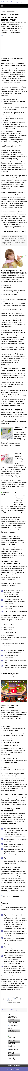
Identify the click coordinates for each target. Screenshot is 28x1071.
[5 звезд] (9, 1000)
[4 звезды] (22, 998)
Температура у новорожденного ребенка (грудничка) (13, 1021)
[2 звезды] (11, 998)
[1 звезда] (5, 998)
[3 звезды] (17, 998)
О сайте (10, 1065)
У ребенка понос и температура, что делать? (12, 1032)
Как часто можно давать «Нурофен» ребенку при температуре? (12, 1057)
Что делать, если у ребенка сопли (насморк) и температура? (12, 1044)
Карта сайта (17, 1065)
